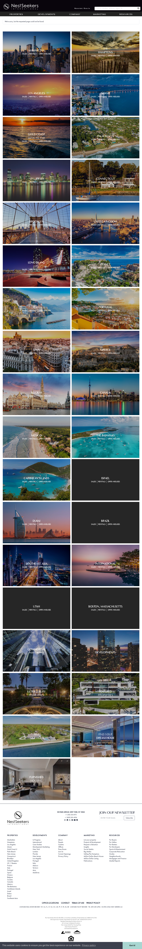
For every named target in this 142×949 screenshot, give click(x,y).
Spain (9, 873)
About (60, 840)
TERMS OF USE (78, 903)
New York (36, 849)
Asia (34, 870)
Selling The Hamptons (91, 854)
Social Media (88, 849)
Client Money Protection (71, 927)
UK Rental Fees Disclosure (71, 928)
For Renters (113, 845)
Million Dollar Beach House (93, 856)
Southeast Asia (12, 898)
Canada (10, 882)
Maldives (36, 873)
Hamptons (11, 842)
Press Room (62, 849)
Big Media (87, 852)
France (9, 865)
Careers (61, 845)
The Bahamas (12, 886)
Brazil (9, 896)
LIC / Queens (12, 863)
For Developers (114, 847)
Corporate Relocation (117, 852)
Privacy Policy (63, 856)
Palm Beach (11, 852)
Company (74, 14)
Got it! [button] (132, 945)
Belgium (10, 877)
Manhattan (11, 840)
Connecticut (11, 856)
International (37, 842)
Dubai (9, 894)
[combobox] (115, 8)
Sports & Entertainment (117, 849)
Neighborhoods (115, 856)
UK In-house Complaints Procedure (71, 923)
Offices (60, 847)
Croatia (10, 880)
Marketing (99, 14)
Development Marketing (41, 847)
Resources (125, 14)
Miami (9, 847)
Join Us (60, 852)
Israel (9, 891)
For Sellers (113, 842)
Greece (9, 875)
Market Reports (114, 861)
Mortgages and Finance (117, 858)
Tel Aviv (35, 868)
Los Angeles (11, 845)
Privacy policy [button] (89, 945)
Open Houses (45, 54)
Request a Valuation (91, 845)
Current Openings (64, 854)
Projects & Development (92, 842)
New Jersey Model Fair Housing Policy (71, 925)
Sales (24, 54)
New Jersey (11, 854)
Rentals (33, 54)
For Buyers (113, 840)
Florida (35, 854)
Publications (88, 861)
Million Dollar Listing (91, 858)
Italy (8, 868)
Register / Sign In (82, 8)
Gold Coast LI (12, 849)
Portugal (10, 870)
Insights (86, 847)
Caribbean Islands (13, 889)
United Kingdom (13, 861)
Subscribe (129, 818)
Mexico (10, 884)
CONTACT (65, 903)
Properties (16, 14)
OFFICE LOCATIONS (50, 903)
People (60, 842)
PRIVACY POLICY (93, 903)
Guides (111, 854)
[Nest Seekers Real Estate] (19, 6)
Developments (46, 14)
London (35, 852)
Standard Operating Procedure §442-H (71, 921)
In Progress (36, 840)
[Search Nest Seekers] (138, 8)
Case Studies (37, 845)
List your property (90, 840)
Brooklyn (10, 858)
